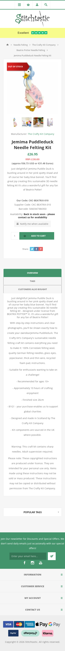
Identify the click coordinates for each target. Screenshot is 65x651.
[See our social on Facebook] (24, 562)
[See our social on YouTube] (40, 562)
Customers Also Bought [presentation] (32, 289)
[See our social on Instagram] (32, 562)
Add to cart (38, 235)
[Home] (7, 44)
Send (52, 556)
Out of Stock (15, 66)
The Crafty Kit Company (41, 134)
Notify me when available (34, 223)
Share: (25, 248)
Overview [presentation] (32, 272)
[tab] (32, 273)
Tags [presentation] (32, 281)
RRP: (28, 159)
